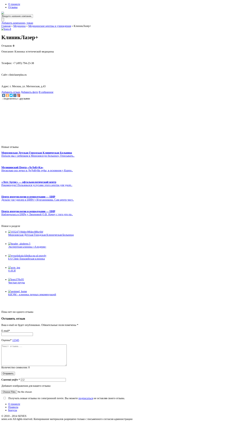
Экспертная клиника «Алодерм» (27, 246)
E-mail (5, 330)
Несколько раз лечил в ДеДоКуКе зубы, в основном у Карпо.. (37, 170)
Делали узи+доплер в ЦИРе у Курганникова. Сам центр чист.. (37, 199)
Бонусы (12, 410)
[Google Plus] (18, 95)
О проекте (14, 4)
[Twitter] (11, 95)
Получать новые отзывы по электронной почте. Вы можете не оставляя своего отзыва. (66, 398)
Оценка (6, 340)
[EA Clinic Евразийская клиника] (120, 255)
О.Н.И (12, 270)
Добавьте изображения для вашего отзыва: (26, 385)
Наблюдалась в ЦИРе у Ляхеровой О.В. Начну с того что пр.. (37, 214)
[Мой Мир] (14, 95)
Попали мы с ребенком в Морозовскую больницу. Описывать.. (38, 155)
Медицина (19, 26)
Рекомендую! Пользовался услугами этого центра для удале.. (36, 185)
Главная (6, 26)
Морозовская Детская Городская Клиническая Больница (41, 234)
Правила (13, 407)
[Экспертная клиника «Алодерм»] (120, 243)
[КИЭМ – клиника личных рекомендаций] (120, 291)
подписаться (85, 398)
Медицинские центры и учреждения (49, 26)
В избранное (46, 92)
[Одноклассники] (7, 95)
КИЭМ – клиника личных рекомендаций (32, 294)
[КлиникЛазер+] (116, 29)
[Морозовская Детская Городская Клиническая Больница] (120, 231)
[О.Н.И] (120, 267)
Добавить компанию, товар (17, 22)
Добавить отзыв (10, 92)
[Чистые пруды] (120, 279)
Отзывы (13, 7)
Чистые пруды (16, 282)
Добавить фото (29, 92)
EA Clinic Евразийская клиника (26, 258)
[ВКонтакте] (3, 95)
